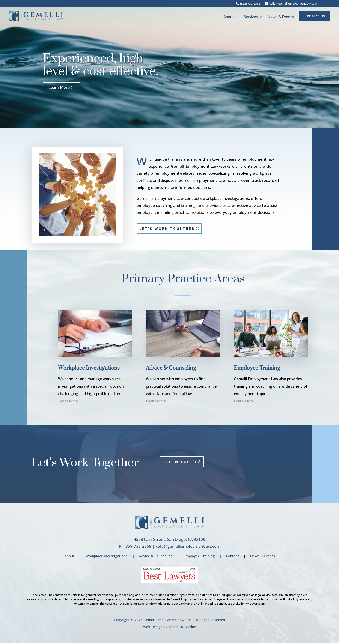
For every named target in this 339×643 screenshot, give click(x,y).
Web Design (153, 627)
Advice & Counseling (155, 555)
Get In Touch (179, 462)
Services (251, 17)
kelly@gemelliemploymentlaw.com (187, 546)
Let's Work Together (167, 228)
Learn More (59, 87)
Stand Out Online (182, 627)
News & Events (281, 17)
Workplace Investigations (107, 555)
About (228, 17)
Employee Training (199, 555)
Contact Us (314, 15)
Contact (232, 555)
